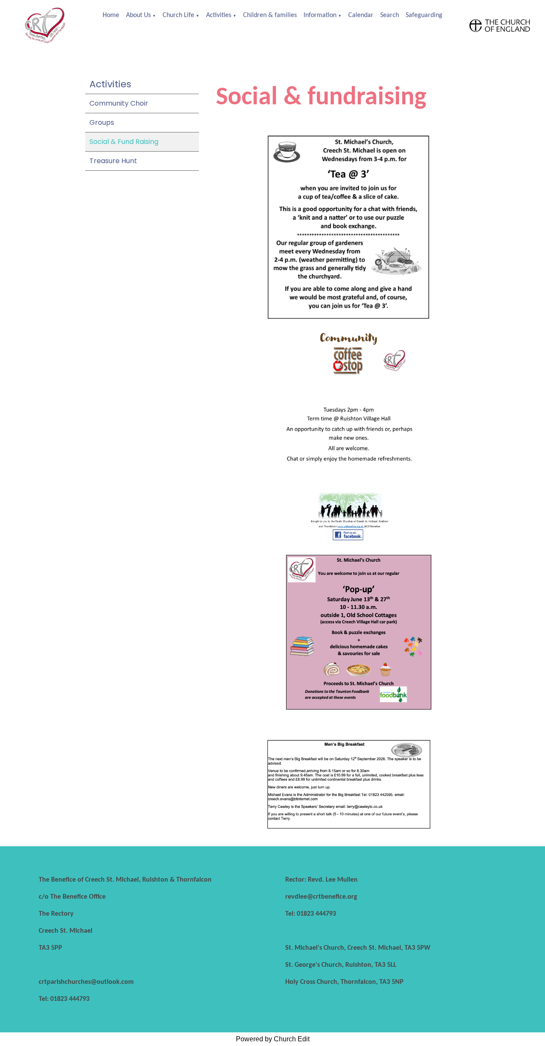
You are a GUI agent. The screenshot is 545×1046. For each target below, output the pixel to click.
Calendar (360, 15)
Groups (101, 122)
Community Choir (118, 103)
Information (320, 15)
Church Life (178, 15)
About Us (138, 15)
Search (389, 15)
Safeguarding (424, 15)
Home (111, 15)
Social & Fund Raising (123, 142)
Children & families (270, 15)
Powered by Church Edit (273, 1039)
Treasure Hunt (113, 161)
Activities (218, 15)
